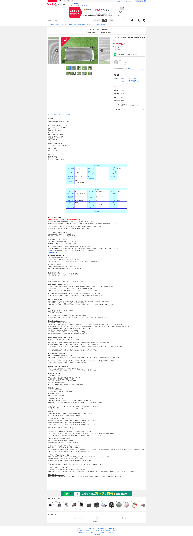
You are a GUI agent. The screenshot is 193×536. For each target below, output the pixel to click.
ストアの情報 (130, 69)
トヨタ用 (92, 24)
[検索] (145, 1)
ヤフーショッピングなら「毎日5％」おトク (82, 5)
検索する (105, 20)
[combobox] (70, 20)
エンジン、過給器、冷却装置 (75, 24)
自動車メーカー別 (86, 24)
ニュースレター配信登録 (139, 69)
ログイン (68, 5)
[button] (129, 109)
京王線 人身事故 (139, 1)
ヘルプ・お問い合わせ (110, 532)
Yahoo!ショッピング (102, 528)
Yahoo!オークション (82, 528)
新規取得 (76, 3)
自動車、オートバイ (60, 24)
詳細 (136, 54)
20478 (127, 64)
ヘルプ (126, 1)
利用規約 (97, 530)
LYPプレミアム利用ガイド (106, 530)
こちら (128, 68)
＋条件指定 (111, 20)
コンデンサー (103, 24)
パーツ (66, 24)
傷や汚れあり (124, 93)
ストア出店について (92, 532)
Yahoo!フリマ (92, 528)
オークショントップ (51, 24)
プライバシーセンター (89, 530)
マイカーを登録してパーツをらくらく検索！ (60, 114)
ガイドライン (115, 530)
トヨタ (114, 39)
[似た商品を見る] (63, 61)
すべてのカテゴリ (97, 20)
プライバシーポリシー (79, 530)
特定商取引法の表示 (82, 532)
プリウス (123, 90)
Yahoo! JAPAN (120, 1)
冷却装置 (97, 24)
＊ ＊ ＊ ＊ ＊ (122, 62)
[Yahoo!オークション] (56, 3)
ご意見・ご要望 (101, 532)
